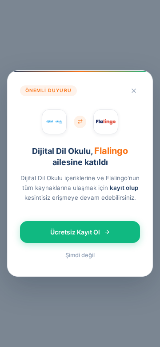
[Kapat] (134, 91)
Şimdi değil (80, 254)
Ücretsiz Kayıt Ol (75, 232)
